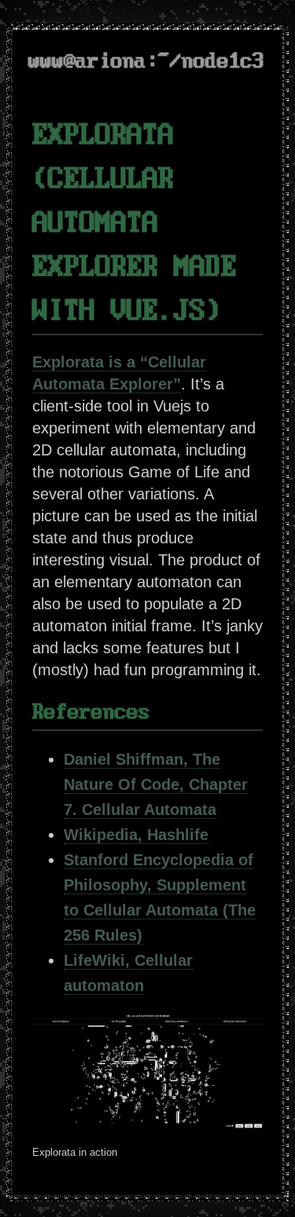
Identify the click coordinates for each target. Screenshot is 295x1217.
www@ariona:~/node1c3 (146, 61)
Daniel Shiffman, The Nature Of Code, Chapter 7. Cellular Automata (156, 784)
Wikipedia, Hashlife (136, 834)
